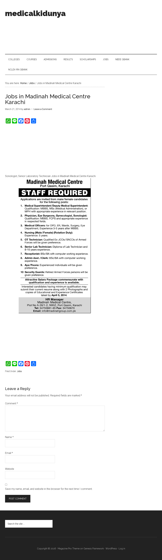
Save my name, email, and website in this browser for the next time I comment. (49, 488)
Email (9, 453)
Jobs (19, 371)
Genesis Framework (94, 548)
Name (9, 437)
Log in (122, 548)
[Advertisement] (112, 27)
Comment (11, 403)
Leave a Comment (43, 109)
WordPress (111, 548)
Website (9, 468)
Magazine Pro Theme (69, 548)
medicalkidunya (35, 13)
